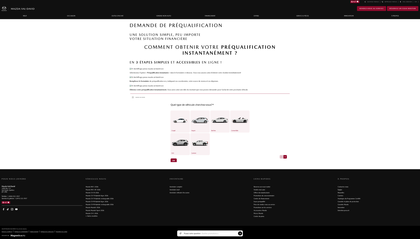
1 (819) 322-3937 (21, 198)
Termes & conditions (7, 231)
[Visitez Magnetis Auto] (18, 235)
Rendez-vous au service (372, 8)
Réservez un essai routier (402, 8)
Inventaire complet (176, 187)
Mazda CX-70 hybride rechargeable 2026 (100, 198)
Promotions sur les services (263, 207)
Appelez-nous (390, 2)
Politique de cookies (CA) (47, 231)
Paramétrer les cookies (61, 231)
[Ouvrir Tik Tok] (7, 209)
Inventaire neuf (175, 190)
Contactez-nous (343, 187)
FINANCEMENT (210, 16)
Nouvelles (341, 193)
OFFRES (256, 16)
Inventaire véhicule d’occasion (179, 193)
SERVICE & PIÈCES (302, 16)
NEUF (25, 16)
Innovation (341, 207)
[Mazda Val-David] (18, 8)
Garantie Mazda (343, 204)
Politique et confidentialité (21, 231)
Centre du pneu (259, 216)
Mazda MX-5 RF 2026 (93, 190)
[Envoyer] (240, 233)
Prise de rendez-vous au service (264, 204)
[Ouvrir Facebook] (3, 209)
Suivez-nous (372, 2)
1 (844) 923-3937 (14, 196)
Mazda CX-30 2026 (92, 193)
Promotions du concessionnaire (264, 195)
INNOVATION (349, 16)
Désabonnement (34, 231)
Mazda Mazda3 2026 (93, 207)
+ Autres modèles (92, 216)
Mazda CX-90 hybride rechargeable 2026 (100, 204)
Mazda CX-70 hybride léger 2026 (97, 195)
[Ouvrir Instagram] (12, 209)
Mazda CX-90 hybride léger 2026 (97, 201)
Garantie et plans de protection (348, 201)
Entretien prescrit (343, 210)
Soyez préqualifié (259, 201)
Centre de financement (261, 198)
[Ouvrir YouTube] (16, 209)
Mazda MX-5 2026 (92, 187)
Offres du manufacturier (262, 193)
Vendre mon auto (259, 190)
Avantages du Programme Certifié (349, 198)
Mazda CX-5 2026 (92, 213)
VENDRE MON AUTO (163, 16)
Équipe (340, 190)
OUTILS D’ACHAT (117, 16)
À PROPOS (395, 16)
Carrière (340, 195)
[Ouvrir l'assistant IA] (180, 233)
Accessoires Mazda (260, 210)
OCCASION (71, 16)
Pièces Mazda (258, 213)
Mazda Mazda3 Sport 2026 (95, 210)
